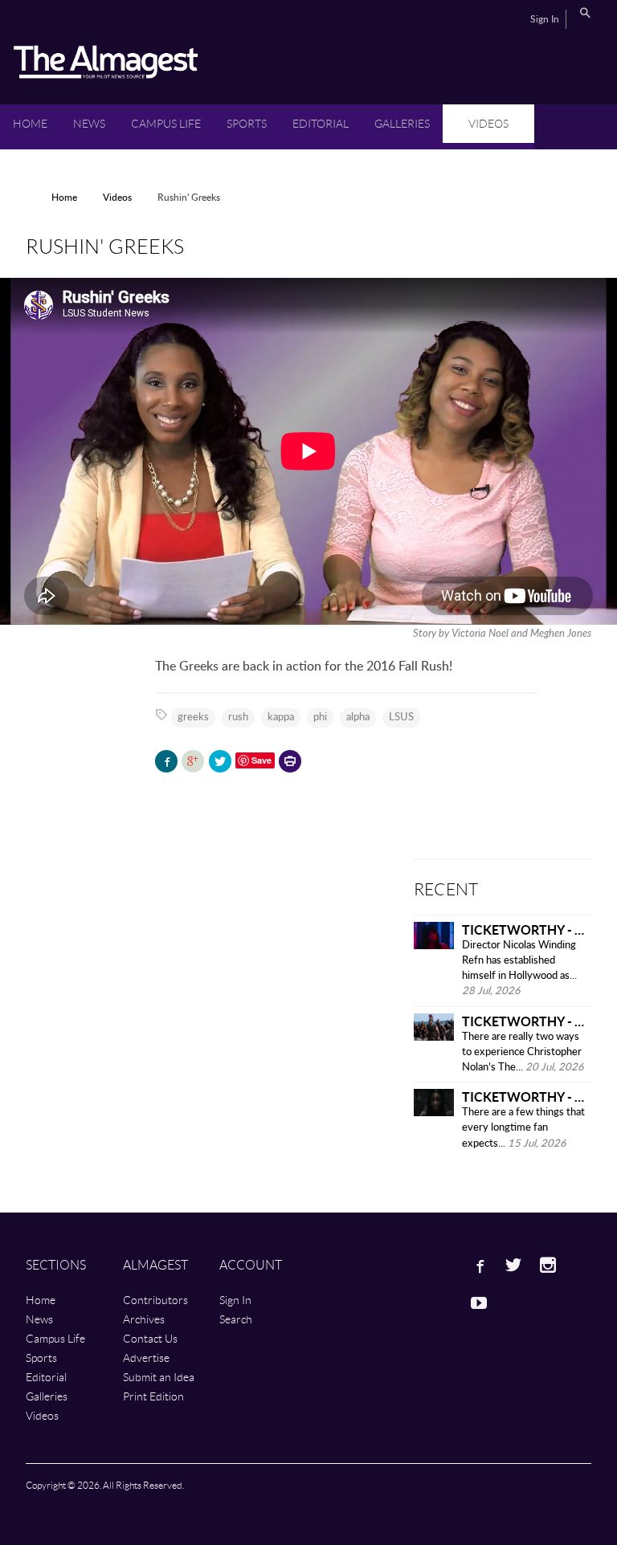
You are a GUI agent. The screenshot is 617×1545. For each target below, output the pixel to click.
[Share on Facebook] (166, 761)
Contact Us (150, 1338)
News (89, 123)
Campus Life (166, 123)
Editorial (320, 123)
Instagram (548, 1265)
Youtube (479, 1302)
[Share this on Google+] (193, 761)
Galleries (402, 123)
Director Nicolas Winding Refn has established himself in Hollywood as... (519, 960)
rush (238, 717)
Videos (488, 123)
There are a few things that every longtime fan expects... (523, 1127)
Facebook (479, 1265)
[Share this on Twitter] (220, 761)
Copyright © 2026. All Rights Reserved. (105, 1485)
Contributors (155, 1300)
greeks (193, 717)
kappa (281, 717)
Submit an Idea (158, 1377)
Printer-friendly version (290, 762)
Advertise (146, 1357)
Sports (247, 123)
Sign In (544, 19)
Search (585, 12)
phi (320, 717)
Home (30, 123)
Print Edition (153, 1396)
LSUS (401, 717)
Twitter (513, 1265)
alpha (358, 717)
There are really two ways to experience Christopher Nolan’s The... (522, 1052)
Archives (144, 1319)
